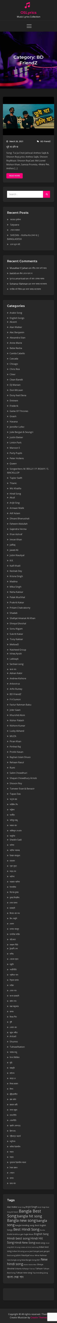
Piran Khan (15, 741)
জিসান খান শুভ (15, 913)
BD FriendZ (45, 141)
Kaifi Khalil (15, 565)
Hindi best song (18, 1238)
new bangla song (14, 1260)
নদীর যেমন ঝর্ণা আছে (39, 268)
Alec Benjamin (17, 332)
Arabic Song (16, 312)
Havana (14, 421)
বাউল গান (13, 1001)
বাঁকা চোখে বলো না (26, 273)
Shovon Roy (16, 783)
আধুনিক (12, 835)
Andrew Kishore (18, 678)
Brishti (9, 1234)
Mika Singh (15, 586)
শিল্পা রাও (13, 1130)
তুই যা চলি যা (12, 146)
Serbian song (17, 664)
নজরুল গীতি (14, 944)
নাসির (11, 953)
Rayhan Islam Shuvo (20, 757)
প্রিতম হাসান (14, 980)
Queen (13, 463)
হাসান (12, 1178)
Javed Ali (14, 550)
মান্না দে (13, 1078)
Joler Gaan (15, 709)
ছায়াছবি (12, 907)
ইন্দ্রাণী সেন (14, 948)
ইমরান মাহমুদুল (15, 855)
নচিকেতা (13, 939)
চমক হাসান (13, 902)
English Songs (17, 318)
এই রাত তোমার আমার (36, 278)
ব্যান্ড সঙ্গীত (14, 1032)
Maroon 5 (15, 447)
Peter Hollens (17, 458)
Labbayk (14, 658)
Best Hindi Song (26, 1229)
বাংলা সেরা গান (15, 1276)
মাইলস (12, 1073)
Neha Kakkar (16, 591)
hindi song (40, 1243)
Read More (14, 176)
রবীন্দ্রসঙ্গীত (13, 1094)
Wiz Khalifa (15, 488)
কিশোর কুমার (14, 892)
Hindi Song (15, 493)
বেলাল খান (13, 1027)
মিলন (11, 1088)
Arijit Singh (31, 1206)
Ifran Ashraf (16, 534)
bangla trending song (24, 1225)
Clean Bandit (16, 379)
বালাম (11, 1011)
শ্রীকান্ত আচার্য (15, 1136)
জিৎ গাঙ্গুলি (13, 918)
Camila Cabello (17, 353)
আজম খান (13, 825)
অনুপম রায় (13, 799)
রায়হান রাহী (13, 1104)
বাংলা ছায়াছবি (14, 995)
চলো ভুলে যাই (15, 244)
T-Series (32, 1269)
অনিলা (12, 844)
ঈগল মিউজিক (14, 1057)
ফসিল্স (12, 985)
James (27, 1251)
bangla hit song (29, 1216)
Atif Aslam (15, 513)
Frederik (14, 405)
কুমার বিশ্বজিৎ (15, 897)
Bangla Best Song (24, 1213)
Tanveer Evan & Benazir (22, 788)
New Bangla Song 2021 (31, 1260)
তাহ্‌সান (12, 860)
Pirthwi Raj (15, 746)
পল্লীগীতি (13, 969)
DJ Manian (15, 384)
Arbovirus (15, 683)
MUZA (13, 736)
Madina (13, 581)
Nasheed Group (18, 649)
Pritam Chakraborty (20, 607)
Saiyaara (14, 224)
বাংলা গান (13, 669)
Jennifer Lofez (17, 426)
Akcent (13, 321)
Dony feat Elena (18, 395)
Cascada (14, 358)
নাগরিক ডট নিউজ (16, 289)
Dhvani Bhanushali (19, 518)
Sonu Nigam (16, 628)
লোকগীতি (13, 1120)
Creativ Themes (39, 1317)
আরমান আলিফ (15, 881)
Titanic (13, 483)
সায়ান (12, 1151)
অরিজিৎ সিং (14, 804)
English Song (41, 1234)
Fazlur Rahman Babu (20, 704)
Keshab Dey (16, 571)
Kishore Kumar (17, 725)
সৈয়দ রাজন (13, 1167)
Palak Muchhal (17, 597)
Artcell (13, 1036)
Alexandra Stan (17, 337)
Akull (12, 497)
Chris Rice (15, 369)
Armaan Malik (17, 508)
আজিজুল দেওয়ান (16, 830)
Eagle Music (28, 1234)
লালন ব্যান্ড (13, 1109)
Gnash (13, 416)
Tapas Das (15, 793)
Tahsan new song (24, 1272)
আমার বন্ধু (13, 1052)
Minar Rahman (41, 1255)
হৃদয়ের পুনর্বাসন (15, 219)
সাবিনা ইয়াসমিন (15, 1146)
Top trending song (40, 1273)
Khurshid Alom (17, 715)
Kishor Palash (17, 720)
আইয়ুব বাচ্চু (14, 820)
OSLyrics (28, 12)
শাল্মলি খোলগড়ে (15, 1125)
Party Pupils (16, 453)
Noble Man (32, 1265)
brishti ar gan (18, 1234)
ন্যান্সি (12, 964)
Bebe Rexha (16, 348)
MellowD (14, 644)
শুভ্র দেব (13, 871)
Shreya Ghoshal (18, 623)
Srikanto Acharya (22, 1268)
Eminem (14, 400)
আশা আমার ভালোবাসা (39, 283)
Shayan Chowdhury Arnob (23, 778)
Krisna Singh (16, 576)
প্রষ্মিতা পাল (14, 974)
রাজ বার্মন (13, 1099)
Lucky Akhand (17, 730)
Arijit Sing (15, 502)
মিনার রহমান (14, 1083)
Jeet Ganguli (34, 1251)
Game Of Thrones (19, 411)
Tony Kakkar (16, 639)
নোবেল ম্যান (14, 959)
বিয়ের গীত (13, 1016)
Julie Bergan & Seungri (21, 432)
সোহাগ (12, 1172)
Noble (26, 1265)
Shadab (13, 612)
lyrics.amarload (17, 278)
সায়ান (12, 1157)
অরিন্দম (12, 809)
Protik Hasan (16, 751)
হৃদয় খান (13, 1183)
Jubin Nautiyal (17, 555)
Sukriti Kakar (16, 633)
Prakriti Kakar (17, 602)
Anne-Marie (16, 342)
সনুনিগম (12, 1141)
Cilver (12, 374)
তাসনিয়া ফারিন (15, 934)
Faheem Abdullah (19, 523)
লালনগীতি (13, 1115)
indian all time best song (29, 1247)
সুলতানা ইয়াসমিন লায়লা (18, 1162)
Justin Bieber (16, 437)
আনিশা (12, 876)
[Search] (46, 194)
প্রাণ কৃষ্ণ (13, 865)
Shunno (14, 1041)
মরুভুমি (12, 1067)
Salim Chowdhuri (18, 772)
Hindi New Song (24, 1242)
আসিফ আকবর (15, 850)
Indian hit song (18, 1251)
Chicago (14, 363)
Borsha (42, 1230)
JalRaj (12, 544)
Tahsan (39, 1268)
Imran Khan (16, 539)
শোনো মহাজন (15, 229)
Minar (32, 1255)
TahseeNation (17, 1046)
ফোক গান (13, 990)
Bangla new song (21, 1220)
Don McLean (16, 390)
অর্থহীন (12, 814)
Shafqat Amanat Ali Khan (22, 618)
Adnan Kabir (16, 673)
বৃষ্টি (11, 1021)
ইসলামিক (13, 886)
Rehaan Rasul (17, 762)
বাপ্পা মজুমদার (14, 1006)
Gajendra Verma (18, 529)
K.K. (11, 560)
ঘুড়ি (11, 1062)
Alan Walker (16, 327)
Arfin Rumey (16, 688)
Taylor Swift (16, 477)
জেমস (12, 923)
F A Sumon (15, 699)
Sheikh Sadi (16, 839)
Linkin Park (15, 442)
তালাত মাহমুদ (14, 928)
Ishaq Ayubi (16, 653)
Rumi (12, 767)
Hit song (17, 1247)
